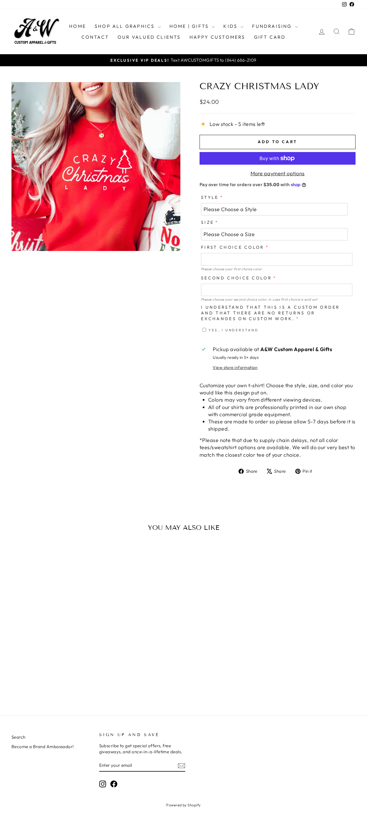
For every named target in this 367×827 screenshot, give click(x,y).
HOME (77, 26)
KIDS (231, 26)
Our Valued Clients (149, 37)
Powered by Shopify (183, 805)
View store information (235, 367)
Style (210, 197)
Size (207, 222)
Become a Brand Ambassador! (42, 746)
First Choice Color (232, 247)
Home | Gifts (190, 26)
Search (18, 737)
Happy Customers (217, 37)
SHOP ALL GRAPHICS (126, 26)
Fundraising (272, 26)
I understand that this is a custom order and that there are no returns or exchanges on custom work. (270, 313)
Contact (95, 37)
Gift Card (270, 37)
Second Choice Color (236, 278)
